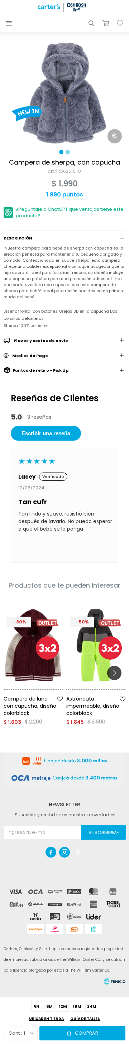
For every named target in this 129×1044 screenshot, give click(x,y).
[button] (91, 23)
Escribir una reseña (46, 433)
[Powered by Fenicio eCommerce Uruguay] (114, 981)
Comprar (86, 1033)
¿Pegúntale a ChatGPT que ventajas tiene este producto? (70, 212)
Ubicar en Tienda (46, 1018)
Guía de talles (85, 1018)
